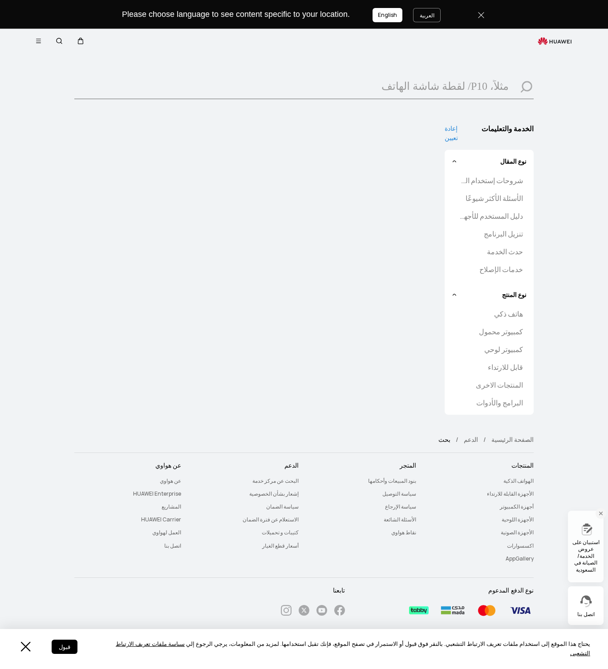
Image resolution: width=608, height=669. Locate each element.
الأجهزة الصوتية (517, 532)
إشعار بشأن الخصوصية (274, 493)
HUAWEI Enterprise (157, 493)
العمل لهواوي (166, 532)
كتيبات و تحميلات (280, 532)
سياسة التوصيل (399, 493)
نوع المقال (513, 161)
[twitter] (304, 612)
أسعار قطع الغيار (280, 545)
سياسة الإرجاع (400, 506)
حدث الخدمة (505, 251)
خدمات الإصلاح (501, 269)
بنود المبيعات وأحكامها (392, 481)
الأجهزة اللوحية (518, 519)
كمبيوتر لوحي (503, 349)
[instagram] (286, 612)
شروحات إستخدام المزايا (490, 180)
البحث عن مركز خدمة (275, 481)
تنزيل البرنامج (503, 234)
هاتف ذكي (508, 314)
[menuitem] (480, 481)
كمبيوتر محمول (501, 332)
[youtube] (321, 612)
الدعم (471, 440)
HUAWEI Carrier (161, 519)
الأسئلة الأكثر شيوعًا (494, 198)
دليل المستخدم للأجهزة (490, 216)
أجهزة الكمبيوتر (517, 506)
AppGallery (520, 558)
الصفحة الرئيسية (512, 440)
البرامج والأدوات (499, 403)
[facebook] (339, 612)
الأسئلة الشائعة (400, 519)
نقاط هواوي (403, 532)
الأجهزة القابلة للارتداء (510, 493)
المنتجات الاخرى (499, 385)
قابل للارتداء (505, 367)
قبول (64, 647)
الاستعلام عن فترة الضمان (271, 519)
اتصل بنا (172, 545)
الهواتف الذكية (518, 481)
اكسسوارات (520, 545)
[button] (80, 41)
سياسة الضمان (282, 506)
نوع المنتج (514, 295)
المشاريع (171, 506)
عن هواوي (170, 481)
